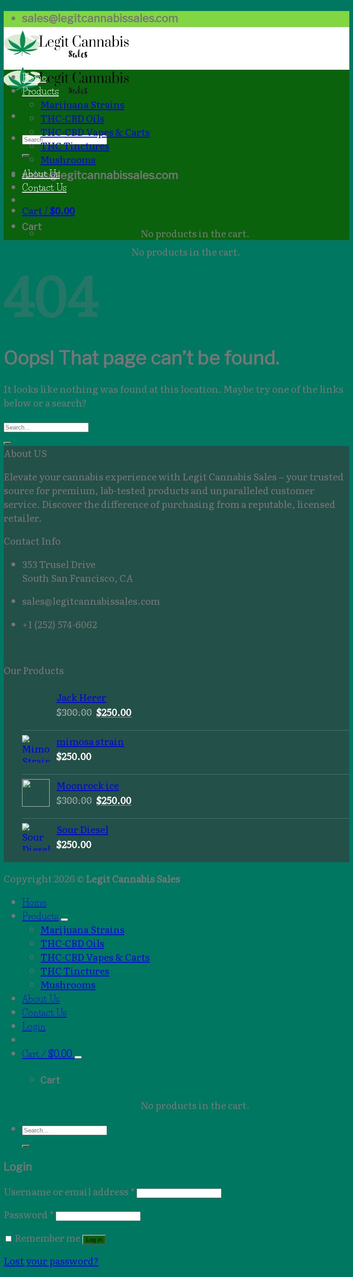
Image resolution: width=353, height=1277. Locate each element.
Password (29, 1214)
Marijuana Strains (82, 104)
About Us (41, 173)
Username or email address (69, 1191)
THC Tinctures (74, 145)
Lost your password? (51, 1260)
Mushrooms (68, 159)
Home (34, 77)
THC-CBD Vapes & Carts (95, 132)
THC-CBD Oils (72, 118)
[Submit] (25, 155)
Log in (94, 1239)
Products (40, 91)
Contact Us (44, 187)
